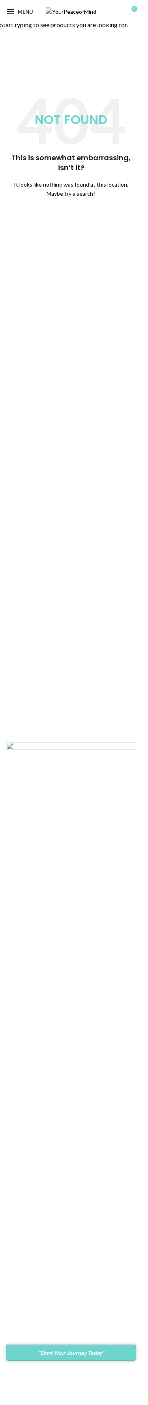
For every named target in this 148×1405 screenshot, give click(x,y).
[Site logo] (71, 11)
